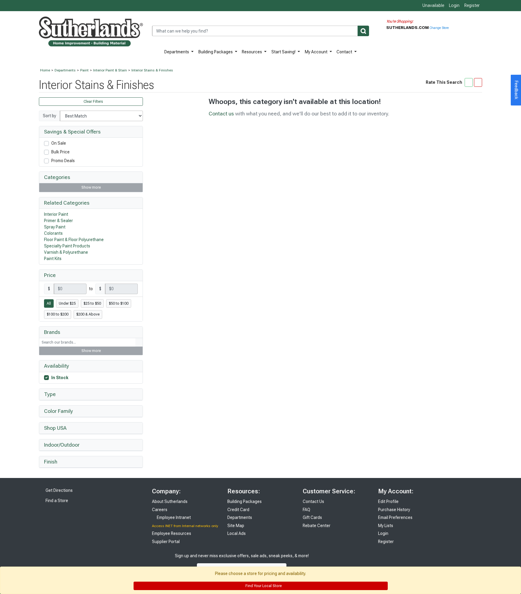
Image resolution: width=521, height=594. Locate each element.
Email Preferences (395, 517)
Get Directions (59, 490)
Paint (84, 70)
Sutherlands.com (408, 27)
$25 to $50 (92, 303)
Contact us (221, 114)
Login (454, 5)
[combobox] (260, 31)
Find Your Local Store (263, 586)
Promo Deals (63, 160)
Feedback (516, 90)
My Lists (385, 525)
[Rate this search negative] (478, 82)
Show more (91, 187)
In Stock (59, 377)
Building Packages (216, 51)
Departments (177, 51)
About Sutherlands (170, 501)
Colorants (53, 233)
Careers (159, 509)
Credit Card (238, 509)
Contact (344, 51)
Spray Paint (54, 227)
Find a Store (56, 500)
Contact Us (313, 501)
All (49, 303)
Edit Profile (388, 501)
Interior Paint (56, 214)
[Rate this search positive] (469, 82)
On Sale (58, 143)
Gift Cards (312, 517)
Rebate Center (316, 525)
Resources (252, 51)
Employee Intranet (173, 517)
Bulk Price (60, 151)
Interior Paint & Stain (110, 70)
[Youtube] (345, 562)
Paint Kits (53, 258)
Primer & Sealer (58, 220)
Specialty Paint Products (67, 246)
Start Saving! (283, 51)
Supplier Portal (166, 541)
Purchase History (394, 509)
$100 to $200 (57, 314)
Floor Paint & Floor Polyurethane (74, 239)
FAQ (306, 509)
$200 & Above (87, 314)
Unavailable (433, 5)
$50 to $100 (118, 303)
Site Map (235, 525)
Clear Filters (93, 101)
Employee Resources (171, 533)
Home (45, 70)
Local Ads (236, 533)
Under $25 (67, 303)
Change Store (439, 28)
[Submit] (363, 31)
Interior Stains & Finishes (152, 70)
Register (472, 5)
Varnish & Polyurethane (66, 252)
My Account (316, 51)
